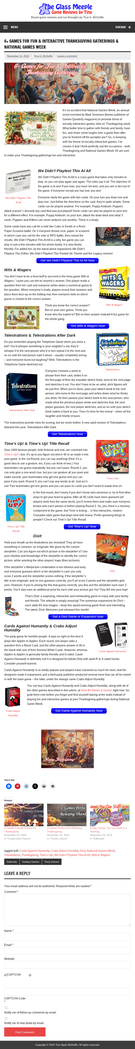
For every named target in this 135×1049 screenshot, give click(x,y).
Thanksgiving (29, 854)
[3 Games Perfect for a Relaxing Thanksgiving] (66, 815)
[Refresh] (30, 975)
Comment (11, 891)
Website (9, 958)
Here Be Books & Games (96, 690)
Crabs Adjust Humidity (64, 850)
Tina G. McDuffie (43, 56)
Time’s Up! (112, 478)
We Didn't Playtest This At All (72, 854)
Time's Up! (46, 854)
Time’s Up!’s (12, 454)
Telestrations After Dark (22, 410)
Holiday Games (30, 861)
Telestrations (112, 369)
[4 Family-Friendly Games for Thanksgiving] (24, 815)
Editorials (12, 861)
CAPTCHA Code (14, 998)
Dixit (112, 570)
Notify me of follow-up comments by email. (30, 1012)
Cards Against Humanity (112, 651)
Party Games (51, 861)
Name (9, 931)
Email (8, 945)
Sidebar (120, 27)
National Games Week (101, 850)
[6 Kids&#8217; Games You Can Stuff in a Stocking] (109, 815)
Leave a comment (67, 56)
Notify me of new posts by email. (24, 1023)
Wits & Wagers (114, 304)
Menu (14, 27)
